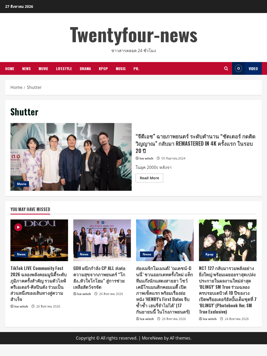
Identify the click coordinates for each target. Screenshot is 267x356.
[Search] (226, 68)
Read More (151, 178)
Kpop (103, 68)
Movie (43, 68)
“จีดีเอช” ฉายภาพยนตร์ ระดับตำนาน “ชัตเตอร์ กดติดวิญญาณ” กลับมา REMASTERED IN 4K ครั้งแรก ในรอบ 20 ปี (71, 157)
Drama (85, 68)
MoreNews (152, 338)
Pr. (136, 68)
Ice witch (146, 158)
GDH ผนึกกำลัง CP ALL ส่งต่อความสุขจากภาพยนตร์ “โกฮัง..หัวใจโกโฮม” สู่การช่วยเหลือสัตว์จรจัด (99, 277)
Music (121, 68)
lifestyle (64, 68)
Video (253, 68)
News (26, 68)
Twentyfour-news (133, 34)
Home (9, 68)
